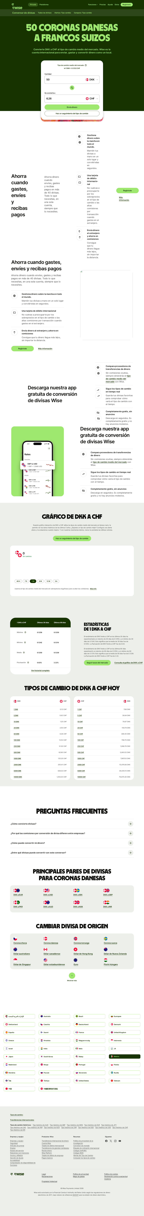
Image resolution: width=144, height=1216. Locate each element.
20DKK (16, 728)
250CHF (80, 746)
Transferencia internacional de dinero (55, 1141)
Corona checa (20, 943)
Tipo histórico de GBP (57, 1125)
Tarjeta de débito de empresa (52, 1155)
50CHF (80, 734)
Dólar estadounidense (54, 964)
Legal (44, 1174)
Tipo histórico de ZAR (69, 1127)
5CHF (79, 715)
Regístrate (127, 4)
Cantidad (48, 74)
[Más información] (25, 632)
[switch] (72, 87)
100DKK (17, 740)
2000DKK (17, 765)
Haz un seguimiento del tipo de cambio (72, 113)
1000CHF (81, 758)
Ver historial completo (40, 670)
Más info (93, 589)
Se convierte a (50, 93)
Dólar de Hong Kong (83, 954)
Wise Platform (47, 1153)
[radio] (18, 581)
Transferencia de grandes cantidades (55, 1148)
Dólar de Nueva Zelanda (115, 954)
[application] (31, 568)
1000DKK (17, 758)
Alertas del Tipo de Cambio (83, 1155)
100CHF (80, 740)
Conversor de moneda (81, 1146)
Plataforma (43, 4)
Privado (33, 4)
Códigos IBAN (78, 1153)
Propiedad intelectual (49, 1181)
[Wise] (18, 4)
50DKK (16, 734)
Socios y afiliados (16, 1155)
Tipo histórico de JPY (109, 1125)
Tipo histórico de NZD (52, 1127)
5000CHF (81, 771)
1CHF (79, 709)
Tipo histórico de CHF (120, 1127)
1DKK (16, 709)
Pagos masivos (47, 1158)
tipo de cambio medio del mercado (118, 379)
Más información (120, 198)
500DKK (17, 752)
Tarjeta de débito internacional (53, 1146)
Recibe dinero (47, 1151)
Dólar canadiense (52, 954)
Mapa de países (79, 1176)
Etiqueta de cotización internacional (86, 1148)
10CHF (80, 722)
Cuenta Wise (46, 1143)
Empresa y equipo (16, 1141)
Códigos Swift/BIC (80, 1151)
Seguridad (14, 1143)
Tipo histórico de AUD (40, 1125)
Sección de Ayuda (16, 1158)
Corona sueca (110, 943)
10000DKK (18, 777)
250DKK (17, 746)
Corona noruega (81, 943)
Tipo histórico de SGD (86, 1127)
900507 (76, 1195)
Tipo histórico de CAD (18, 1127)
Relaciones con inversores (19, 1153)
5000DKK (17, 771)
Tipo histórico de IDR (17, 1130)
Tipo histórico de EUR (92, 1125)
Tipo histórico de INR (34, 1127)
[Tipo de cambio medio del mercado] (86, 65)
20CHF (80, 728)
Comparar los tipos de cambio (84, 1158)
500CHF (80, 752)
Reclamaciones (47, 1176)
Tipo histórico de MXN (75, 1125)
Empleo (13, 1148)
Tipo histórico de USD (103, 1127)
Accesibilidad (15, 1160)
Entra (117, 4)
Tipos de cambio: (16, 1115)
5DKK (16, 715)
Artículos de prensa (17, 1146)
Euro (76, 964)
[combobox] (91, 80)
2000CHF (81, 765)
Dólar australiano (22, 954)
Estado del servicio (17, 1151)
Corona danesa (51, 943)
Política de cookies (111, 1174)
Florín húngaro (111, 964)
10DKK (16, 722)
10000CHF (81, 777)
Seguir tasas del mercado (97, 663)
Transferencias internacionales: (22, 1120)
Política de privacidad (81, 1174)
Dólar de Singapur (22, 964)
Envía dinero (72, 107)
